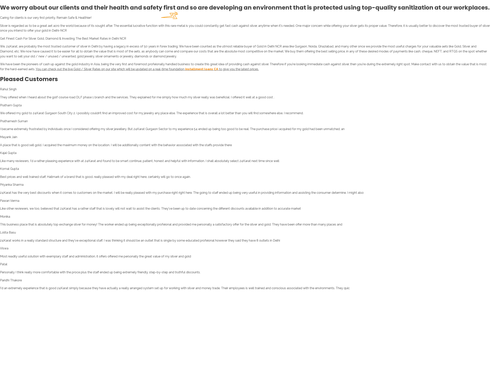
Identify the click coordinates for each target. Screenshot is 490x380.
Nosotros (290, 17)
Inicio (271, 17)
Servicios (313, 17)
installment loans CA (201, 69)
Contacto (337, 17)
